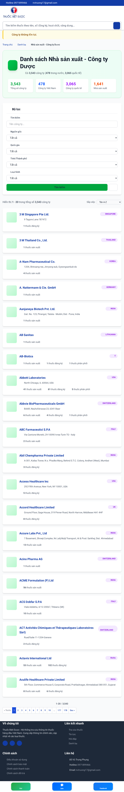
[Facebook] (109, 3)
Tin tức (72, 734)
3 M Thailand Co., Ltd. (33, 240)
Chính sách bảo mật (17, 764)
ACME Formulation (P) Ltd (36, 580)
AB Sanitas (26, 335)
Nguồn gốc (15, 131)
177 (59, 710)
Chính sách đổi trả (16, 773)
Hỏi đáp (73, 739)
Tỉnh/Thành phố (18, 158)
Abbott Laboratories (32, 377)
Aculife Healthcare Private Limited (42, 679)
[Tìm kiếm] (116, 25)
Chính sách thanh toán (18, 768)
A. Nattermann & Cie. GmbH (37, 287)
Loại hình (15, 172)
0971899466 (84, 764)
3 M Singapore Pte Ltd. (34, 214)
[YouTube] (114, 3)
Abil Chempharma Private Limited (41, 455)
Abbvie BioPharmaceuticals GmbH (41, 403)
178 (65, 710)
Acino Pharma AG (30, 559)
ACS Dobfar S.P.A (30, 602)
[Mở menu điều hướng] (119, 12)
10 (49, 710)
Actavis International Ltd (35, 658)
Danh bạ (22, 44)
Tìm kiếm (15, 117)
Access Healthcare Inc (33, 481)
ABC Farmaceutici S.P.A (34, 429)
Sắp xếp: (91, 202)
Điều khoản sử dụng (17, 759)
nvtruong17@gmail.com (88, 770)
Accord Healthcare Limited (36, 507)
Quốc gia (15, 145)
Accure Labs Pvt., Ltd (33, 533)
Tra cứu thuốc (76, 729)
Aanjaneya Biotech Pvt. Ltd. (37, 309)
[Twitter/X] (120, 3)
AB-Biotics (26, 356)
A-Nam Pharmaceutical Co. (37, 261)
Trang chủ (8, 44)
